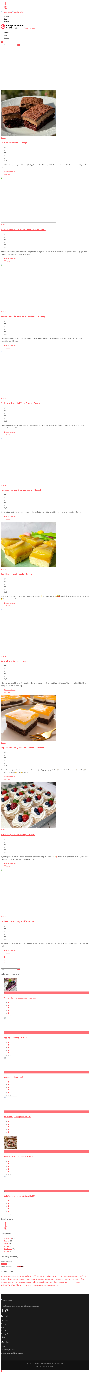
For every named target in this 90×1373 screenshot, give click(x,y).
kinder (65, 1276)
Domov (6, 16)
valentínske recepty (57, 1282)
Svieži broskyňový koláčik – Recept (17, 574)
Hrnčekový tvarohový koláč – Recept (18, 921)
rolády (81, 1279)
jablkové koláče (31, 1276)
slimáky (9, 1282)
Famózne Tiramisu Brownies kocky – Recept (21, 490)
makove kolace (11, 1279)
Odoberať (3, 1264)
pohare (62, 1279)
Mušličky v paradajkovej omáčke (17, 1117)
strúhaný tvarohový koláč (20, 1282)
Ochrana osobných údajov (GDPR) (12, 1353)
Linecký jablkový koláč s (14, 1077)
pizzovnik (58, 1279)
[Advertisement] (45, 70)
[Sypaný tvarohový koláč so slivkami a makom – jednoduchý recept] (10, 1030)
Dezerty (3, 138)
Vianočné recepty (10, 1285)
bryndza (8, 1276)
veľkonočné (69, 1282)
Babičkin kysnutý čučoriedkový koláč (19, 1196)
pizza (53, 1279)
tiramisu (28, 1282)
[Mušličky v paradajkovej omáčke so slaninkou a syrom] (10, 1109)
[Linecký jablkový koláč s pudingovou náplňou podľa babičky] (10, 1069)
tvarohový (47, 1282)
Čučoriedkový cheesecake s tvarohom (20, 998)
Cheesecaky (8, 1238)
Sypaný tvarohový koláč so (15, 1037)
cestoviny (13, 1276)
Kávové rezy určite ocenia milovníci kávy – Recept (23, 316)
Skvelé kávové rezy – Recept (14, 142)
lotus (4, 1279)
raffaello (72, 1279)
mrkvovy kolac (40, 1279)
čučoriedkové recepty (51, 1285)
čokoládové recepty (39, 1285)
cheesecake (20, 1276)
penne (50, 1279)
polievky (67, 1279)
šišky (58, 1285)
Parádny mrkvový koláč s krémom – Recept (21, 403)
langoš (85, 1276)
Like (8, 174)
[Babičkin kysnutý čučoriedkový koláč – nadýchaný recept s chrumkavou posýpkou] (10, 1188)
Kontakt (6, 21)
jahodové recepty (55, 1276)
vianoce (77, 1282)
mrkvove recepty (30, 1279)
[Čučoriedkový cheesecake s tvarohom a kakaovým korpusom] (10, 990)
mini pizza (22, 1279)
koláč (71, 1276)
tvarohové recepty (37, 1282)
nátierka (47, 1279)
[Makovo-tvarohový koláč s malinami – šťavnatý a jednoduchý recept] (10, 1149)
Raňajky (6, 1246)
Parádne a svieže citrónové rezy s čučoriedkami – (23, 229)
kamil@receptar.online (8, 1350)
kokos (69, 1276)
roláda (76, 1279)
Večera (6, 1251)
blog (5, 1276)
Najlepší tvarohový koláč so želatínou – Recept (22, 747)
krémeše (80, 1276)
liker (2, 1279)
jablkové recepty (42, 1276)
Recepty (6, 19)
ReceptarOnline (10, 172)
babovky (2, 1276)
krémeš (75, 1276)
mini (18, 1279)
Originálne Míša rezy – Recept (14, 661)
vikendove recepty (26, 1285)
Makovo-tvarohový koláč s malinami (19, 1156)
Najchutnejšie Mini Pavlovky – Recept (18, 834)
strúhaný (13, 1282)
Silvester (4, 1282)
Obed (6, 1244)
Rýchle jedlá (8, 1249)
